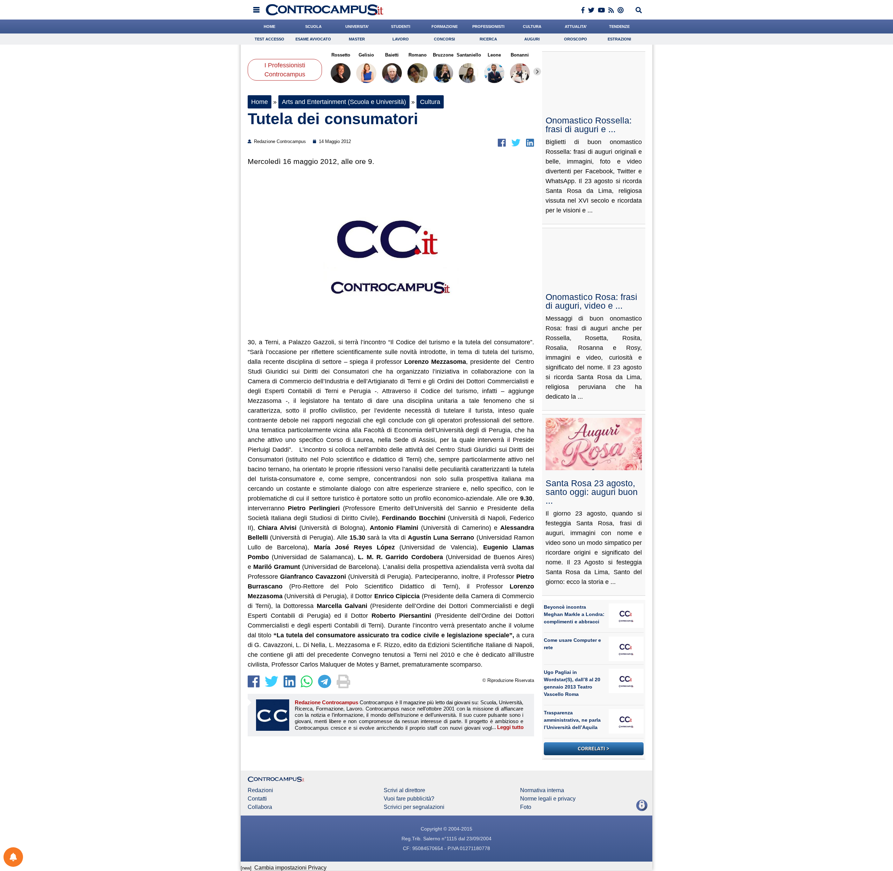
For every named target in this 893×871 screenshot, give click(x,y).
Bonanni (520, 55)
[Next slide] (537, 71)
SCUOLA (313, 26)
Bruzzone (443, 55)
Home (259, 101)
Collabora (260, 807)
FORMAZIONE (445, 26)
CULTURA (532, 26)
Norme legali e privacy (548, 799)
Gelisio (366, 55)
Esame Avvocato (313, 39)
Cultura (430, 101)
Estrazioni (619, 39)
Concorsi (444, 39)
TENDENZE (619, 26)
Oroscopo (575, 39)
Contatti (257, 799)
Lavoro (400, 39)
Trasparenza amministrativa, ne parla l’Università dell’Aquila (572, 720)
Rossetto (340, 55)
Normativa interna (542, 790)
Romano (417, 55)
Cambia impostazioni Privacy (290, 868)
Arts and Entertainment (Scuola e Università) (344, 101)
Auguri (532, 39)
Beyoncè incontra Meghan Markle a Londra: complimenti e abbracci (574, 614)
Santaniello (468, 55)
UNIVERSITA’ (357, 26)
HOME (269, 26)
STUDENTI (400, 26)
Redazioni (260, 790)
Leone (494, 55)
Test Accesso (269, 39)
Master (357, 39)
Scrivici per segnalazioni (414, 807)
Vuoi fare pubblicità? (409, 799)
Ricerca (488, 39)
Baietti (392, 55)
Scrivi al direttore (404, 790)
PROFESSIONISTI (488, 26)
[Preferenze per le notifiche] (13, 857)
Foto (525, 807)
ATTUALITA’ (576, 26)
